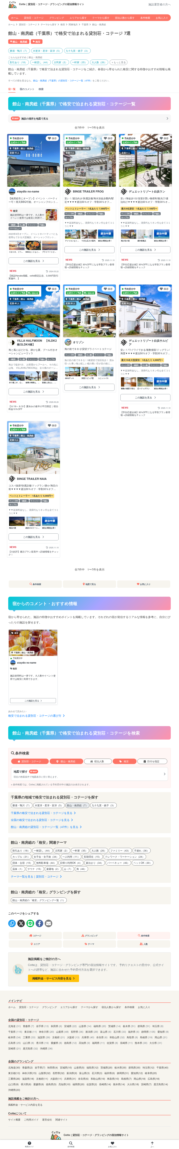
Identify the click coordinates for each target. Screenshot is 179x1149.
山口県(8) (13, 1084)
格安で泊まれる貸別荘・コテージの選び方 (35, 716)
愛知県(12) (137, 1073)
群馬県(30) (134, 1067)
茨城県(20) (107, 1067)
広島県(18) (154, 1078)
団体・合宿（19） (22, 862)
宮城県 (70, 1026)
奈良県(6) (83, 1078)
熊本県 (141, 1043)
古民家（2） (60, 62)
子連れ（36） (141, 850)
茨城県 (114, 1026)
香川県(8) (26, 1084)
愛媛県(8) (39, 1084)
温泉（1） (18, 869)
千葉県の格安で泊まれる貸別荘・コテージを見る (42, 813)
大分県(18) (133, 1084)
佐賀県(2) (92, 1084)
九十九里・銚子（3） (77, 50)
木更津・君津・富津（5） (47, 50)
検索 (41, 89)
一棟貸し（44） (40, 62)
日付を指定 (153, 761)
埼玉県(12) (148, 1067)
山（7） (68, 869)
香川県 (42, 1043)
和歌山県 (117, 1037)
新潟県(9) (72, 1073)
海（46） (81, 869)
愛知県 (163, 1031)
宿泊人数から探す (125, 17)
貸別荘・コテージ (34, 17)
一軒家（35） (79, 62)
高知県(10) (65, 1084)
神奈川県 (46, 1031)
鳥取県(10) (113, 1078)
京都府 (58, 1037)
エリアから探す (78, 17)
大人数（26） (99, 62)
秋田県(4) (53, 1067)
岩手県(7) (40, 1067)
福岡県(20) (79, 1084)
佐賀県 (112, 1043)
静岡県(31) (123, 1073)
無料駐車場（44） (46, 862)
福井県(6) (110, 1073)
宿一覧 (12, 89)
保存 (54, 138)
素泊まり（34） (94, 862)
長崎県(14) (105, 1084)
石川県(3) (97, 1073)
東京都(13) (14, 1073)
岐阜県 (14, 1037)
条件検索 (145, 17)
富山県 (105, 1031)
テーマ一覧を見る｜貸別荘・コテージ (35, 876)
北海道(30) (14, 1067)
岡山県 (161, 1037)
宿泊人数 (99, 761)
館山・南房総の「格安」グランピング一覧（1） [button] (38, 900)
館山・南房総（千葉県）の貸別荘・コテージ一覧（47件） (62, 80)
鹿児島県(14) (161, 1084)
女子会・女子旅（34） (46, 856)
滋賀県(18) (28, 1078)
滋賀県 (44, 1037)
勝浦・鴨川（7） (19, 50)
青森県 (28, 1026)
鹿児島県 (30, 1048)
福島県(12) (93, 1067)
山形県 (85, 1026)
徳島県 (70, 1043)
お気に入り (162, 17)
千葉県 (85, 24)
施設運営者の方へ (159, 4)
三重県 (29, 1037)
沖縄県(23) (14, 1090)
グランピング (56, 17)
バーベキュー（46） (118, 862)
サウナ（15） (34, 869)
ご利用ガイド (31, 1119)
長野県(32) (59, 1073)
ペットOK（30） (142, 862)
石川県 (119, 1031)
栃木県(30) (120, 1067)
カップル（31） (21, 856)
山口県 (28, 1043)
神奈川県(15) (29, 1073)
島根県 (146, 1037)
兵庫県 (88, 1037)
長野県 (77, 1031)
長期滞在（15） (92, 856)
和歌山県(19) (98, 1078)
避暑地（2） (53, 869)
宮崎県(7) (146, 1084)
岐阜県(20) (151, 1073)
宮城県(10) (66, 1067)
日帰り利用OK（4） (71, 862)
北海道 (14, 1026)
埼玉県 (157, 1026)
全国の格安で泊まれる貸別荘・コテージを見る (40, 820)
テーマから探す (100, 17)
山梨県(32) (45, 1073)
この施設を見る (32, 261)
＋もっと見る (118, 62)
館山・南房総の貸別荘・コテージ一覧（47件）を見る (45, 827)
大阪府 (73, 1037)
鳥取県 (132, 1037)
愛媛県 (56, 1043)
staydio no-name (26, 662)
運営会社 (47, 1119)
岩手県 (42, 1026)
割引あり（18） (18, 62)
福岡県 (98, 1043)
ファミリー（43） (120, 850)
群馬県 (144, 1026)
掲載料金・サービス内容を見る (52, 978)
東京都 (30, 1031)
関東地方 (73, 24)
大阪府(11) (56, 1078)
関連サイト (61, 1119)
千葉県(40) (162, 1067)
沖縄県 (46, 1048)
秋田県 (56, 1026)
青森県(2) (27, 1067)
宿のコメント (27, 89)
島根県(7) (126, 1078)
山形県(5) (79, 1067)
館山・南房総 (67, 761)
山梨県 (62, 1031)
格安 (62, 24)
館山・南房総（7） (77, 805)
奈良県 (102, 1037)
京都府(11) (42, 1078)
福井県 (133, 1031)
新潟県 (91, 1031)
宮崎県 (14, 1048)
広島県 (14, 1043)
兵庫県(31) (70, 1078)
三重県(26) (14, 1078)
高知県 (84, 1043)
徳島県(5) (51, 1084)
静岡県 (148, 1031)
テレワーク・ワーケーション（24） (125, 856)
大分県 (155, 1043)
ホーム (14, 17)
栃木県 (129, 1026)
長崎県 (126, 1043)
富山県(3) (84, 1073)
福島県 (100, 1026)
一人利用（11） (71, 856)
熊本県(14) (119, 1084)
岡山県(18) (140, 1078)
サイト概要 (14, 1119)
